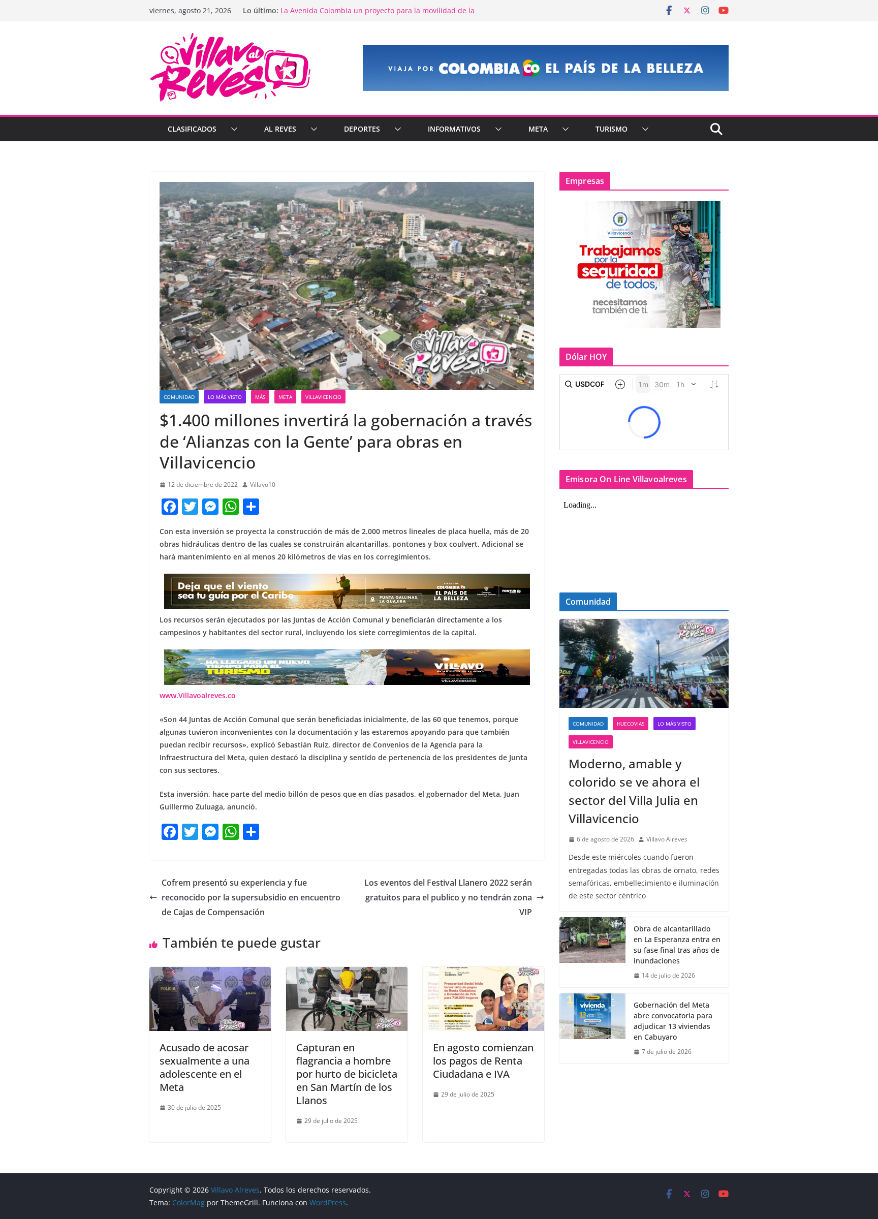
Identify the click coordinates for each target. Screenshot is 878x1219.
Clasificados (192, 129)
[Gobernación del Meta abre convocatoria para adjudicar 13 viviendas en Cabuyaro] (592, 1028)
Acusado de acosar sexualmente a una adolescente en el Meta (204, 1067)
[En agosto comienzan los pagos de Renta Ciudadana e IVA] (483, 974)
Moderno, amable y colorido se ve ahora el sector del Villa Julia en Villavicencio (634, 791)
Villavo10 (262, 484)
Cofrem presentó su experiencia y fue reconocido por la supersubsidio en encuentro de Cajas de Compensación (251, 897)
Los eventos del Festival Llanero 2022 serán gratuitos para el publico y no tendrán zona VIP (448, 897)
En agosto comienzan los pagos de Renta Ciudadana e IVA (483, 1061)
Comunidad (179, 396)
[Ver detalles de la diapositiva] (546, 68)
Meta (538, 129)
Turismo (611, 129)
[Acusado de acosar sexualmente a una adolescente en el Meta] (210, 974)
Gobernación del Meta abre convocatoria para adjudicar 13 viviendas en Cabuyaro (673, 1021)
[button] (232, 129)
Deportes (362, 129)
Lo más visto (225, 396)
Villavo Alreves (666, 839)
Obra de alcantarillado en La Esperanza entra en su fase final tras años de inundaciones (677, 944)
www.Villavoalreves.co (198, 695)
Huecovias (630, 723)
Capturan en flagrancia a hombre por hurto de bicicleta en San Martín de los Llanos (346, 1074)
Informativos (454, 129)
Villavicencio (323, 396)
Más (260, 396)
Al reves (280, 129)
